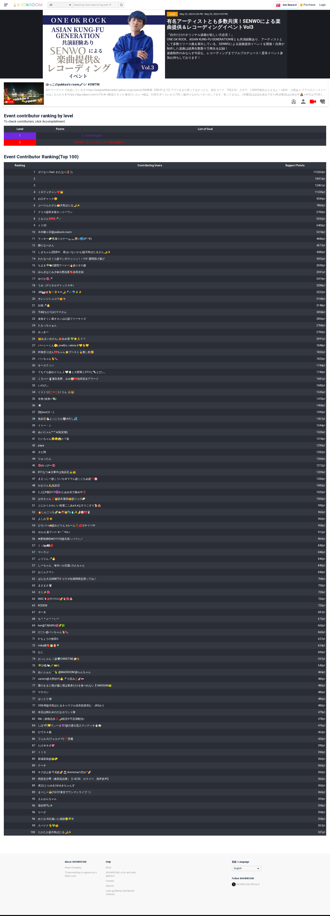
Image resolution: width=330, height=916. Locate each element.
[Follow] (322, 101)
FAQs (108, 867)
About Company (73, 867)
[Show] (313, 101)
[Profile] (303, 101)
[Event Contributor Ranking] (293, 102)
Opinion (110, 886)
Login (322, 4)
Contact (110, 881)
